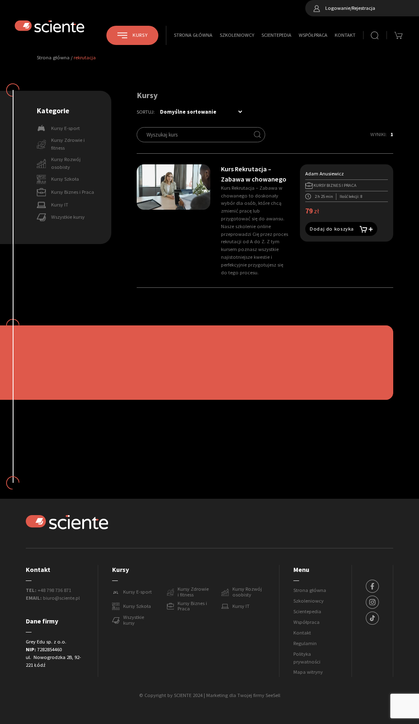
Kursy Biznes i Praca (192, 606)
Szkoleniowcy (237, 35)
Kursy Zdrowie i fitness (193, 592)
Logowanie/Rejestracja (349, 8)
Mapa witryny (308, 672)
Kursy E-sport (137, 592)
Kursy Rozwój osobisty (247, 592)
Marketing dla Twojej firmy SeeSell (243, 695)
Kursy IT (241, 606)
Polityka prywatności (306, 658)
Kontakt (345, 35)
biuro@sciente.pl (61, 598)
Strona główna (193, 35)
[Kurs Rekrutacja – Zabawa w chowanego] (173, 187)
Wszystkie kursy (133, 620)
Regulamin (305, 643)
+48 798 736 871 (54, 590)
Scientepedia (276, 35)
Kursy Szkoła (137, 606)
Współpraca (313, 35)
